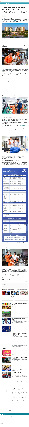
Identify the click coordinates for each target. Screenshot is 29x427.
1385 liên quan (15, 358)
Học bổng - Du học (7, 5)
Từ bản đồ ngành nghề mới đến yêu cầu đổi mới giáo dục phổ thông (15, 297)
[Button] (3, 281)
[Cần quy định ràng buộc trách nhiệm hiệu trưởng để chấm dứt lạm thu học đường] (6, 391)
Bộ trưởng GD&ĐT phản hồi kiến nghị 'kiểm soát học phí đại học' (6, 297)
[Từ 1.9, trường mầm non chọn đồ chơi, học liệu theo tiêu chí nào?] (6, 306)
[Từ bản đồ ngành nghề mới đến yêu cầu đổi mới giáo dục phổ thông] (15, 293)
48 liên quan (16, 390)
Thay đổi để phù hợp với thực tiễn (16, 372)
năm (13, 416)
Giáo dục (3, 5)
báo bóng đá (11, 416)
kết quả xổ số (22, 416)
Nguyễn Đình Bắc (5, 416)
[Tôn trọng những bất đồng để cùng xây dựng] (6, 329)
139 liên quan (16, 320)
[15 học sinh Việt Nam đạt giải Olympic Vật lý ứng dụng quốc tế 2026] (24, 293)
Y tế (6, 120)
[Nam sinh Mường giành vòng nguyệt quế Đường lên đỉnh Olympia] (6, 321)
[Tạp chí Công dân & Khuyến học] (12, 390)
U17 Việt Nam (1, 416)
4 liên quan (16, 335)
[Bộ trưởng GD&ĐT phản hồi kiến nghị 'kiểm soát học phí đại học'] (6, 293)
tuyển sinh (15, 20)
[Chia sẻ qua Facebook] (2, 281)
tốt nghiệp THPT (22, 125)
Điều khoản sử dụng (1, 423)
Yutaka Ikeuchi (26, 416)
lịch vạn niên (16, 416)
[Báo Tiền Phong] (12, 320)
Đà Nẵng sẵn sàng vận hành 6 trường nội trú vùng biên (19, 357)
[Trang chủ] (2, 1)
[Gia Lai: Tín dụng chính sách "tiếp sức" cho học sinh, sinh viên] (6, 368)
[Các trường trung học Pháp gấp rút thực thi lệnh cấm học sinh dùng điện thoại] (6, 336)
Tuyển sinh (4, 284)
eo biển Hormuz (19, 416)
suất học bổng (4, 287)
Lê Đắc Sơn (7, 287)
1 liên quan (16, 305)
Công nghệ (13, 128)
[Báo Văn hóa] (12, 305)
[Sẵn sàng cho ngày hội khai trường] (6, 353)
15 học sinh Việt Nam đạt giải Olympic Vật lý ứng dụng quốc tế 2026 (23, 297)
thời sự (8, 416)
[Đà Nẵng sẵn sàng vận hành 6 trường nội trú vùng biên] (6, 360)
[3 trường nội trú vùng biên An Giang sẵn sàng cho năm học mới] (6, 384)
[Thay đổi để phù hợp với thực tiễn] (6, 375)
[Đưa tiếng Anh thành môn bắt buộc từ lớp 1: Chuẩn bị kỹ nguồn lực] (6, 343)
